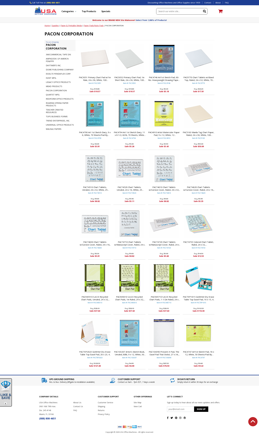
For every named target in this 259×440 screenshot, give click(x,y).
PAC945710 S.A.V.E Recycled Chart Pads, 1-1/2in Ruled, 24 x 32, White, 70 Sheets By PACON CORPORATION (164, 298)
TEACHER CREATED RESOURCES (54, 111)
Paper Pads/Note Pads (94, 25)
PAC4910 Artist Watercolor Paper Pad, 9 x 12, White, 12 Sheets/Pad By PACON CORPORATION (164, 133)
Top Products (89, 11)
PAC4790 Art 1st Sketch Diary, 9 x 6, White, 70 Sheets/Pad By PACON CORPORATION (95, 133)
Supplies (55, 25)
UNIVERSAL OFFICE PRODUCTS (60, 125)
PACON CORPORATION (56, 90)
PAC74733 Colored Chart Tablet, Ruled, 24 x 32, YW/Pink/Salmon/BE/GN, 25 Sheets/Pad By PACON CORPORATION (198, 243)
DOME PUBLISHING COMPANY (60, 69)
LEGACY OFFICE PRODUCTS (58, 82)
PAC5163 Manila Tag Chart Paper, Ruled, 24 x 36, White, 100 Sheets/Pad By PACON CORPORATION (198, 133)
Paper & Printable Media (71, 25)
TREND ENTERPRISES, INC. (58, 120)
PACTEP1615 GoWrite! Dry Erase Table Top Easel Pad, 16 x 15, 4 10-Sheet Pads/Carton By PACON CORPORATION (198, 298)
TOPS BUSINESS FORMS (57, 116)
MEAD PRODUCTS (54, 86)
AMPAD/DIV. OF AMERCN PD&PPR (57, 60)
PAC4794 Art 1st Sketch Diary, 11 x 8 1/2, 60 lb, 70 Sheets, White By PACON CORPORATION (129, 133)
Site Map (137, 402)
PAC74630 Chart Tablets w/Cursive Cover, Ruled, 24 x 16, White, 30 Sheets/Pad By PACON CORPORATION (94, 243)
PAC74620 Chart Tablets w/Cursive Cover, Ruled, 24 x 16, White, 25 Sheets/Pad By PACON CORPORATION (198, 188)
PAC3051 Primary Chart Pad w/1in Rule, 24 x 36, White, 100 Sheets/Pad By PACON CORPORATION (95, 78)
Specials (105, 11)
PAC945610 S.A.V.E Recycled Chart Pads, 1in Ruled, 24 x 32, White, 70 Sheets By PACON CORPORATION (129, 298)
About (218, 2)
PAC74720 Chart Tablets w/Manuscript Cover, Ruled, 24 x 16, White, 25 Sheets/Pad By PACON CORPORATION (164, 243)
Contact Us (78, 406)
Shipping (101, 406)
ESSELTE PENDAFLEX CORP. (58, 73)
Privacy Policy (104, 414)
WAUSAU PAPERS (53, 129)
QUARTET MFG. (53, 94)
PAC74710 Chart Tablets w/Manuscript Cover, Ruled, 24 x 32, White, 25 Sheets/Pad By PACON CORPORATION (129, 243)
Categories (68, 11)
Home (47, 25)
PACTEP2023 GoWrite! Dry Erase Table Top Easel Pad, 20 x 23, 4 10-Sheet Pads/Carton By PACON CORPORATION (94, 353)
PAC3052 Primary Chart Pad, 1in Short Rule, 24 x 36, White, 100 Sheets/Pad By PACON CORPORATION (129, 78)
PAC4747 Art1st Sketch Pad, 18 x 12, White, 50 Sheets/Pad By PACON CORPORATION (198, 353)
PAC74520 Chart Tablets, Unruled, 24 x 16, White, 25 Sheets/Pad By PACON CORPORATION (129, 188)
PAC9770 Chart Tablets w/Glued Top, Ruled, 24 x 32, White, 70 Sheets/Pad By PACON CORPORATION (198, 78)
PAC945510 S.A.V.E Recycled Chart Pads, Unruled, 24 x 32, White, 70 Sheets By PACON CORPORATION (94, 298)
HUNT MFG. (51, 78)
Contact (207, 2)
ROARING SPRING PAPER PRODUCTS (57, 104)
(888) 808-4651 (53, 2)
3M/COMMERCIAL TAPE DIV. (58, 54)
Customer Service (105, 402)
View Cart (138, 406)
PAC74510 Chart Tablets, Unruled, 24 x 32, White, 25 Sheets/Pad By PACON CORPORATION (95, 188)
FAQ (227, 2)
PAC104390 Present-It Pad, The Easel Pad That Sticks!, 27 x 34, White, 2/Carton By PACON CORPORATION (164, 353)
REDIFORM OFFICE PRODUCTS (60, 99)
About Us (77, 402)
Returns (101, 410)
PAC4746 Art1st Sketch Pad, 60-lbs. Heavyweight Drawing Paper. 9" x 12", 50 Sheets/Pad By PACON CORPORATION (164, 78)
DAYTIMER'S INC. (53, 65)
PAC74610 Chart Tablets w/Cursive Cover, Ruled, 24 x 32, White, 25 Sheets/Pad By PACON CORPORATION (164, 188)
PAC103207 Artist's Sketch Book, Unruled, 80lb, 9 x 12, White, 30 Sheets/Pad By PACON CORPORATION (129, 353)
